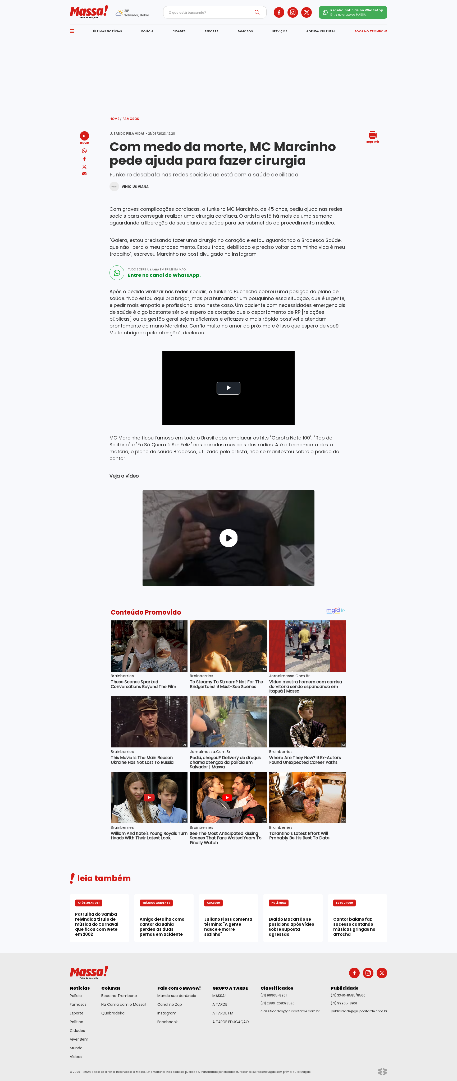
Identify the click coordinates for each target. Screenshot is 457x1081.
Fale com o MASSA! (179, 988)
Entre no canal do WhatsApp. (164, 275)
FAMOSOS (245, 31)
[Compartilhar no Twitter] (84, 167)
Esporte (77, 1013)
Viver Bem (79, 1039)
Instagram (166, 1013)
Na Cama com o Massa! (123, 1004)
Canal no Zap (169, 1004)
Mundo (76, 1048)
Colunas (111, 988)
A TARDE (219, 1004)
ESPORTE (211, 31)
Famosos (130, 118)
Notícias (80, 988)
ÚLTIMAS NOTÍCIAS (107, 31)
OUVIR (84, 142)
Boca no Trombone (119, 995)
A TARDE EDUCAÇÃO (230, 1021)
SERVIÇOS (279, 31)
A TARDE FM (222, 1013)
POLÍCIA (147, 31)
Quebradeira (113, 1013)
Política (76, 1021)
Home (115, 118)
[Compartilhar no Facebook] (84, 160)
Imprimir (372, 141)
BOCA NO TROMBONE (370, 31)
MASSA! (219, 995)
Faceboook (167, 1021)
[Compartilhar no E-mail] (84, 174)
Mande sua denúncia (176, 995)
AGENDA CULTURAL (320, 31)
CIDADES (178, 31)
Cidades (77, 1030)
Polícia (76, 995)
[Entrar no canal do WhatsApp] (116, 272)
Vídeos (76, 1056)
